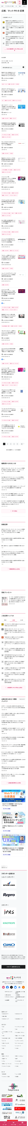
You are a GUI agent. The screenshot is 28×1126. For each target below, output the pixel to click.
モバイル (4, 1045)
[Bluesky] (15, 987)
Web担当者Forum (6, 2)
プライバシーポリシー (9, 996)
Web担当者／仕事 (6, 1038)
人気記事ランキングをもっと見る (14, 687)
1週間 (13, 620)
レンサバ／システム (19, 1040)
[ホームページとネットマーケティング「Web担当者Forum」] (6, 1101)
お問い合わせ (8, 995)
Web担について (5, 1018)
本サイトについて (8, 991)
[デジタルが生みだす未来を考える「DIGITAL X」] (19, 1114)
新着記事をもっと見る (14, 569)
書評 (16, 1058)
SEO (2, 6)
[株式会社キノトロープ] (8, 923)
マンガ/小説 (18, 1061)
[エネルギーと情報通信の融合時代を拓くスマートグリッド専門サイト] (6, 1109)
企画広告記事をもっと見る (14, 783)
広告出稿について (19, 1018)
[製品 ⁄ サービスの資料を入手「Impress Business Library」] (6, 1114)
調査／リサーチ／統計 (20, 1035)
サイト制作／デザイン (20, 1032)
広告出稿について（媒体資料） (20, 992)
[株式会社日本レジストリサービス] (8, 911)
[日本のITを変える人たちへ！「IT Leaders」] (19, 1105)
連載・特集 (4, 1016)
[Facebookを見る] (7, 987)
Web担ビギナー (5, 1013)
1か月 (21, 620)
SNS (20, 6)
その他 (17, 1048)
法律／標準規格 (19, 1038)
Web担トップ (3, 866)
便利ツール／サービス (6, 1063)
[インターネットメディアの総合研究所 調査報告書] (19, 1101)
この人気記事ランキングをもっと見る (14, 49)
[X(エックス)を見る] (11, 987)
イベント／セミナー (19, 1063)
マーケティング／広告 (9, 6)
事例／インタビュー (19, 1056)
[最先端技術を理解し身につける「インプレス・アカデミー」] (19, 1118)
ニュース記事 (18, 1074)
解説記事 (4, 1074)
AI (16, 6)
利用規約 (18, 995)
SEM (3, 1048)
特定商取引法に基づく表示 (20, 997)
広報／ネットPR (5, 1043)
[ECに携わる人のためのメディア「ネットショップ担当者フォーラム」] (19, 1109)
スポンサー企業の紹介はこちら (13, 966)
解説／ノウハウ (5, 1056)
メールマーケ (18, 1045)
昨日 (5, 620)
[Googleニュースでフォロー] (19, 987)
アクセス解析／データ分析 (7, 1032)
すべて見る (14, 511)
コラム (3, 1061)
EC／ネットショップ (19, 1043)
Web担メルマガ (19, 1013)
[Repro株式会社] (8, 895)
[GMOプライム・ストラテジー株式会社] (8, 945)
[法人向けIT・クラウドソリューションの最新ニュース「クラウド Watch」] (6, 1105)
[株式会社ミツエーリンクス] (8, 883)
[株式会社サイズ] (8, 934)
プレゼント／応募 (5, 1076)
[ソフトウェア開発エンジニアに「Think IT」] (19, 1096)
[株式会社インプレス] (13, 1087)
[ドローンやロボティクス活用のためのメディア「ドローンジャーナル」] (6, 1118)
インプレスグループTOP (19, 1000)
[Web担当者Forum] (13, 978)
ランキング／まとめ (6, 1066)
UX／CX (4, 1040)
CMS (3, 1035)
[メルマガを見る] (3, 987)
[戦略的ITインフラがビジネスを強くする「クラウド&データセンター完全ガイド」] (6, 1096)
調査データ (4, 1058)
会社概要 (7, 1000)
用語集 (17, 1076)
